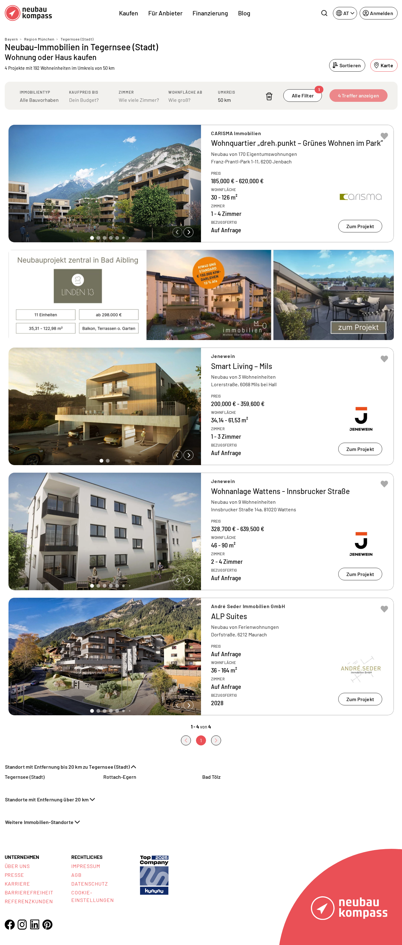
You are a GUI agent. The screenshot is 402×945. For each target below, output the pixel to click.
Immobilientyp (35, 92)
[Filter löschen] (269, 96)
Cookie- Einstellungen (92, 896)
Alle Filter (306, 93)
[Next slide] (188, 232)
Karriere (17, 884)
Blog (244, 13)
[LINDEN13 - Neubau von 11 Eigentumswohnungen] (201, 295)
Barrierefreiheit (29, 892)
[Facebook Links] (10, 924)
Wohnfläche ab (185, 92)
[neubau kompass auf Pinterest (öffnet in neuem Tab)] (47, 924)
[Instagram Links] (22, 924)
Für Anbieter (165, 13)
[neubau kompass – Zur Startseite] (28, 13)
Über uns (17, 866)
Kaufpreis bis (83, 92)
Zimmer (126, 92)
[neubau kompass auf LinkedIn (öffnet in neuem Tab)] (35, 924)
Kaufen (128, 13)
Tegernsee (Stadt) (77, 39)
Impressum (85, 866)
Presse (14, 875)
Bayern (11, 39)
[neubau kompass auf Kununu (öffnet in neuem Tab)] (154, 874)
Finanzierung (210, 13)
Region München (39, 39)
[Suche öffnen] (324, 13)
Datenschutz (89, 884)
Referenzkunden (29, 901)
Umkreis (226, 92)
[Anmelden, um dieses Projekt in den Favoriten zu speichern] (384, 136)
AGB (76, 875)
